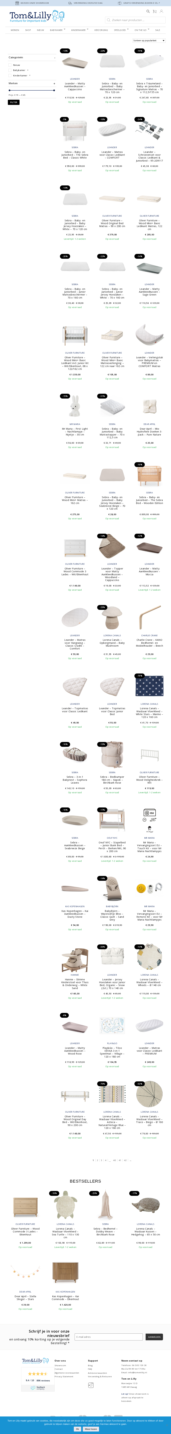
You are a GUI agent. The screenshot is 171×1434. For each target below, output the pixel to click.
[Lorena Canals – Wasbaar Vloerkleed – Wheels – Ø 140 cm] (149, 956)
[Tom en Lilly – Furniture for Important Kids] (37, 16)
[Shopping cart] (155, 11)
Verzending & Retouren (100, 1376)
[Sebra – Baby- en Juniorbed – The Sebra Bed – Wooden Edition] (149, 474)
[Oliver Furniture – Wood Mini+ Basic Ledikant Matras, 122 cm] (149, 197)
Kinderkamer (20, 75)
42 (125, 1160)
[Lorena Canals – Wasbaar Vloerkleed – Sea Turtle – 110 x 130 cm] (65, 1204)
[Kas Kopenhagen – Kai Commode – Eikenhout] (65, 1272)
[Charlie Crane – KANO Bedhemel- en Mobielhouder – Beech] (149, 617)
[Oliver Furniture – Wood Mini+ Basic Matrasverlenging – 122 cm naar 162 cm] (112, 334)
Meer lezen (91, 1429)
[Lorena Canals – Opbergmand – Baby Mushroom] (112, 617)
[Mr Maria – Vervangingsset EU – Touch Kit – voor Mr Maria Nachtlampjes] (149, 819)
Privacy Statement (64, 1376)
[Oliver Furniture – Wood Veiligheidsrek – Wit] (149, 754)
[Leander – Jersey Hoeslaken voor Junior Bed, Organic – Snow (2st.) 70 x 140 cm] (112, 956)
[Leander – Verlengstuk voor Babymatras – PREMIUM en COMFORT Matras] (149, 334)
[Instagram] (91, 1385)
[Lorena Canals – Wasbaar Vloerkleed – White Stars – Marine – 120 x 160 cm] (149, 685)
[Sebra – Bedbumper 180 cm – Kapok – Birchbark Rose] (112, 754)
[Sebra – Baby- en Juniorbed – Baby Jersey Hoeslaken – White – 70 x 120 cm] (75, 197)
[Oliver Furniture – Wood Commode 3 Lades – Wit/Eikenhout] (75, 545)
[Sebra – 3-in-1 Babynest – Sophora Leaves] (75, 754)
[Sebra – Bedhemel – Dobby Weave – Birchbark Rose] (105, 1204)
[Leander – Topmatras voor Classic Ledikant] (75, 685)
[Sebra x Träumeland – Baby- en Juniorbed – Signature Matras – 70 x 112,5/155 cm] (149, 60)
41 (120, 1160)
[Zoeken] (148, 11)
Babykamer (19, 70)
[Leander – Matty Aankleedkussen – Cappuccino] (75, 60)
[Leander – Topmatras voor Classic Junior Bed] (112, 685)
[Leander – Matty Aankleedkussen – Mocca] (149, 545)
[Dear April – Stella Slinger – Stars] (25, 1272)
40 (114, 1160)
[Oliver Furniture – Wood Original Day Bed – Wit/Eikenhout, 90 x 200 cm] (75, 1093)
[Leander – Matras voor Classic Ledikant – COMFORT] (112, 129)
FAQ (90, 1369)
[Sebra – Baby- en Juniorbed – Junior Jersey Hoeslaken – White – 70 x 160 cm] (112, 266)
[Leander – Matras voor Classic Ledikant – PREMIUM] (149, 1025)
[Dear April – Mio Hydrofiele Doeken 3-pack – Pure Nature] (149, 406)
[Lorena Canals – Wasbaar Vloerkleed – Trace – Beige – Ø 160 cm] (149, 1093)
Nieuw (16, 64)
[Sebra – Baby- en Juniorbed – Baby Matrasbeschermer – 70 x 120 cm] (112, 60)
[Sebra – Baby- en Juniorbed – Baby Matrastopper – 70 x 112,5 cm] (112, 406)
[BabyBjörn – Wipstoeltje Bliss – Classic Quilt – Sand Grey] (112, 888)
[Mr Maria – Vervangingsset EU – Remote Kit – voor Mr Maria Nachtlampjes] (149, 888)
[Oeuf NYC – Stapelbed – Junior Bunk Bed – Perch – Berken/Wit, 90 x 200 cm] (112, 819)
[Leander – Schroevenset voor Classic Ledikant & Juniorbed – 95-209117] (149, 129)
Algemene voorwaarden (67, 1373)
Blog (90, 1365)
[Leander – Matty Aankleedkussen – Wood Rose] (75, 1025)
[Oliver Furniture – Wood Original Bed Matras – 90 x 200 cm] (112, 197)
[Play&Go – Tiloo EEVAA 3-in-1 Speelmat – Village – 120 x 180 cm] (112, 1025)
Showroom (60, 1365)
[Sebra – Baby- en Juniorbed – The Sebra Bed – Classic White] (75, 129)
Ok (77, 1429)
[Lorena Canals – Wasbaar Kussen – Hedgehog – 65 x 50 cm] (145, 1204)
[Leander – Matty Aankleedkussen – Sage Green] (149, 266)
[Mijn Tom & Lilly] (161, 11)
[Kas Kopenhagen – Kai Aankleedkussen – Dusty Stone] (75, 888)
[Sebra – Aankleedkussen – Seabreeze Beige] (75, 819)
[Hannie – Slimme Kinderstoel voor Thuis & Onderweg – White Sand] (75, 956)
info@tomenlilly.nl (137, 1372)
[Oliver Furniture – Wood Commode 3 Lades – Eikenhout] (25, 1204)
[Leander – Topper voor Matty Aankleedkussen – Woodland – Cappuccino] (112, 545)
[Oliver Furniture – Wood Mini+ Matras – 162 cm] (75, 474)
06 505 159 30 (139, 1365)
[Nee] (166, 1425)
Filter (13, 102)
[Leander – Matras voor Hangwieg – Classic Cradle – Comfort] (75, 617)
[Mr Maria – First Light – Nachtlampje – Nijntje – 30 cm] (75, 406)
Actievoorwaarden (97, 1373)
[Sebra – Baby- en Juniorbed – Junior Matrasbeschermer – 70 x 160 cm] (75, 266)
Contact (59, 1369)
